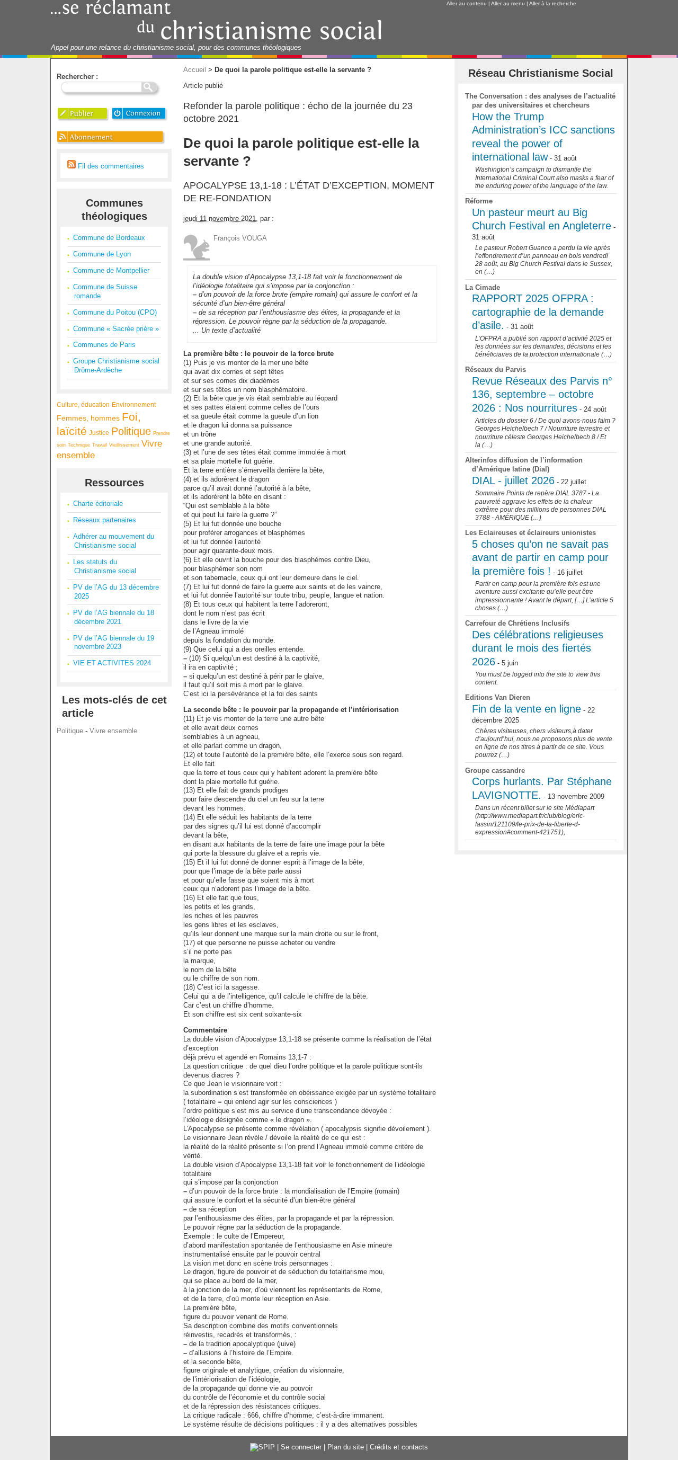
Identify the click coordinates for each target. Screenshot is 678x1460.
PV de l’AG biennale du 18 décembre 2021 (113, 617)
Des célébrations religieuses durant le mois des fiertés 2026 (537, 648)
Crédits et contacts (399, 1447)
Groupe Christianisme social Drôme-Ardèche (116, 365)
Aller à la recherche (552, 3)
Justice (99, 432)
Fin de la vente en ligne (526, 709)
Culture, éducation (83, 404)
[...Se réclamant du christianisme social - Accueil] (216, 38)
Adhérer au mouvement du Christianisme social (113, 540)
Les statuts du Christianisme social (104, 566)
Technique (79, 445)
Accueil (194, 70)
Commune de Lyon (102, 254)
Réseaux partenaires (104, 520)
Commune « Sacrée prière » (116, 329)
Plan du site (345, 1447)
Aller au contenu (467, 3)
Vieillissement (124, 445)
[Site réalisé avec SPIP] (262, 1447)
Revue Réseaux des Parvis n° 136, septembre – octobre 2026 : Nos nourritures (542, 394)
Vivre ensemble (113, 731)
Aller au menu (508, 3)
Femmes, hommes (88, 418)
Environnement (134, 404)
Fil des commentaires (110, 166)
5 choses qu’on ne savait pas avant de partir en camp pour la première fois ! (540, 557)
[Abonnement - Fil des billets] (111, 144)
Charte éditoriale (98, 504)
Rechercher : (77, 77)
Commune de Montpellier (111, 270)
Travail (99, 445)
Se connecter (301, 1447)
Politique (131, 431)
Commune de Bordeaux (109, 238)
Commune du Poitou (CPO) (115, 312)
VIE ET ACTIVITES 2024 (112, 663)
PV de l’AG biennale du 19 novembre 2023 (113, 642)
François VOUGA (240, 238)
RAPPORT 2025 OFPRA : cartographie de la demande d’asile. (538, 311)
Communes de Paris (104, 345)
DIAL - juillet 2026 (513, 480)
